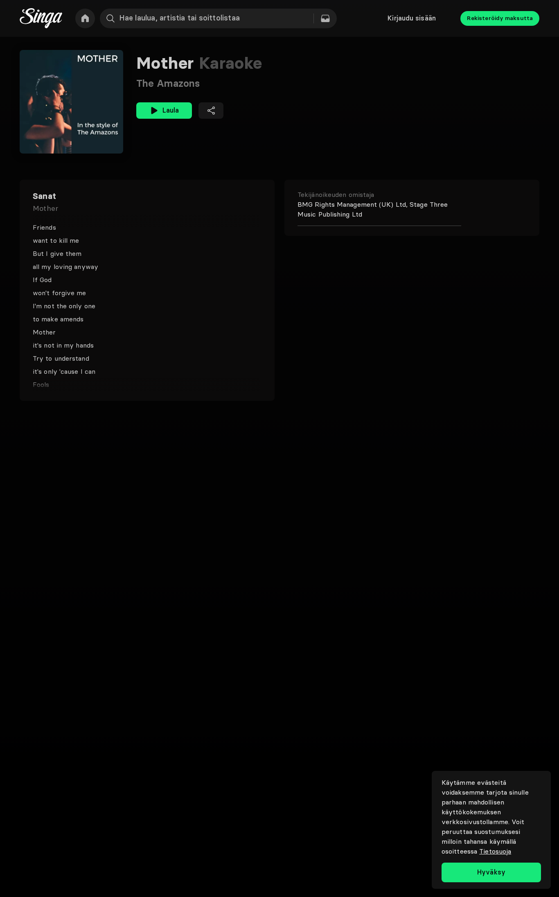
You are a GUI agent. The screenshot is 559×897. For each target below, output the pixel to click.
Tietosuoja (495, 851)
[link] (85, 18)
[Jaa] (210, 110)
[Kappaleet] (325, 18)
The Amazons (168, 83)
